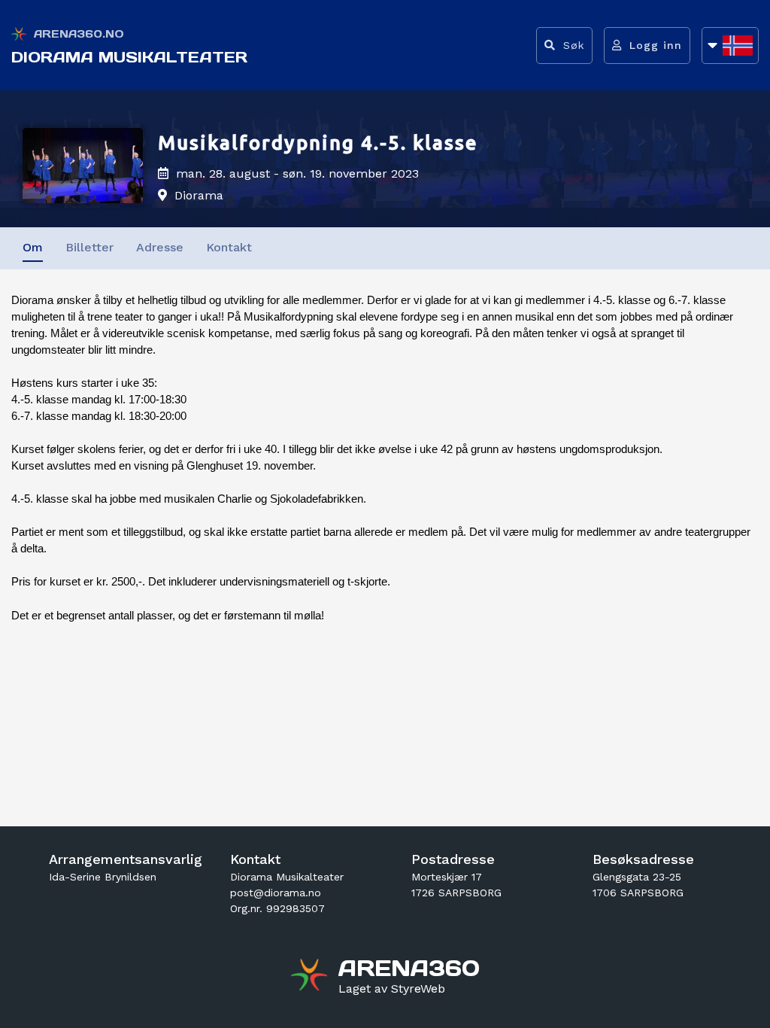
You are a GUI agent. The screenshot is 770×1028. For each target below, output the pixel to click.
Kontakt (229, 247)
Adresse (159, 247)
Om (33, 247)
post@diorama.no (275, 893)
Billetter (89, 247)
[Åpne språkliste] (730, 45)
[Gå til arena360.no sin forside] (311, 977)
